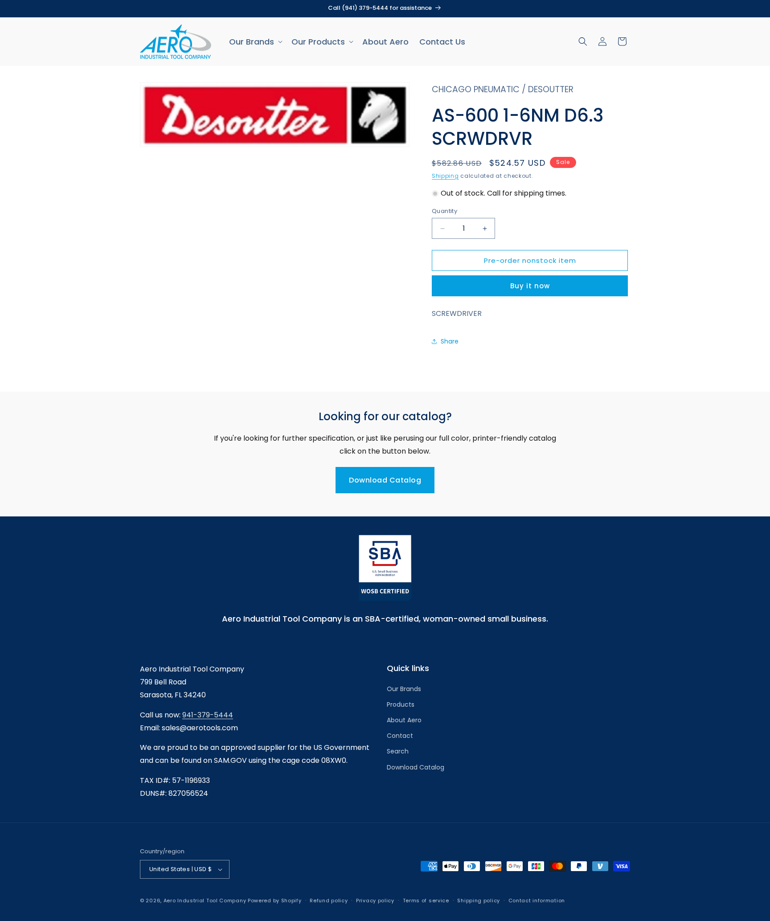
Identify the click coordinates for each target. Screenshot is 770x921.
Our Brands (404, 688)
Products (400, 704)
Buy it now (530, 286)
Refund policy (329, 900)
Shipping (445, 176)
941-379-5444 (207, 715)
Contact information (536, 900)
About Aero (404, 720)
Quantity (444, 211)
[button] (255, 41)
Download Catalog (385, 480)
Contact (400, 735)
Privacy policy (375, 900)
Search (398, 751)
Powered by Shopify (275, 900)
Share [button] (450, 341)
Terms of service (426, 900)
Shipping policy (478, 900)
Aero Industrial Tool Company (205, 900)
